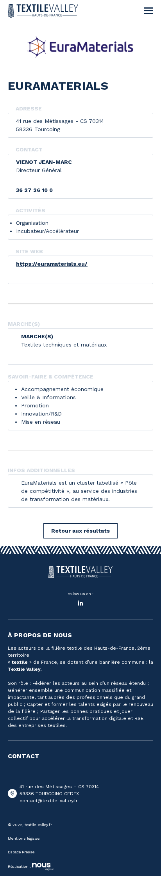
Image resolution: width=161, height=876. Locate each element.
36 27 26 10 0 (34, 190)
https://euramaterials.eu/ (52, 264)
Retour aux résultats (80, 531)
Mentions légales (24, 838)
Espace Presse (21, 852)
